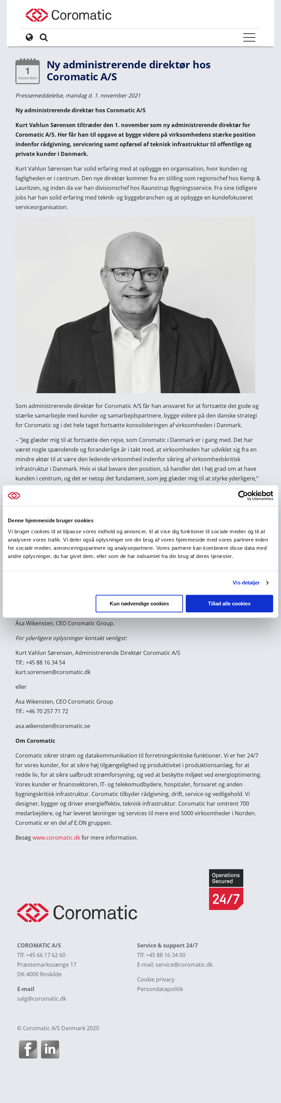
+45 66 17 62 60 (45, 955)
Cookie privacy (155, 979)
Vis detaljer (246, 582)
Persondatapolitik (160, 989)
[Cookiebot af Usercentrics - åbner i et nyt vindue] (243, 495)
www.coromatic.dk (56, 837)
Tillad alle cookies (229, 603)
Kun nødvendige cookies (139, 603)
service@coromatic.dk (184, 964)
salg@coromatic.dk (41, 998)
